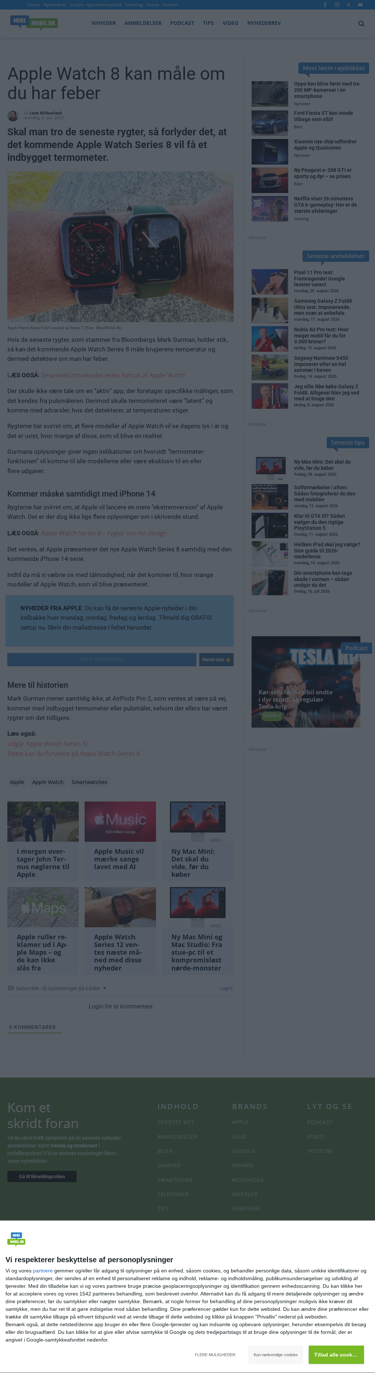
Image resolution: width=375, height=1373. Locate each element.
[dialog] (187, 1297)
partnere (43, 1270)
